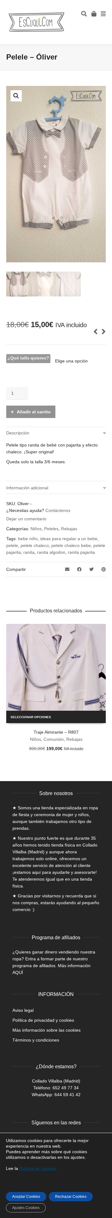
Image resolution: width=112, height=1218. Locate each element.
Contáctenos (57, 510)
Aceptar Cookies (26, 1196)
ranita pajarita (81, 552)
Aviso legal (23, 1010)
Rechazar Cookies (70, 1196)
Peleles (51, 528)
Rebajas (69, 528)
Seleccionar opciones (31, 717)
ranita (29, 552)
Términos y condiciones (35, 1040)
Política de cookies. (38, 1168)
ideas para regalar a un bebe (68, 538)
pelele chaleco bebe (71, 545)
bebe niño (28, 538)
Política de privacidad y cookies (43, 1020)
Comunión (54, 739)
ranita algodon (51, 552)
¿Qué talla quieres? (28, 357)
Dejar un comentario (26, 518)
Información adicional (27, 487)
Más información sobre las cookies (46, 1030)
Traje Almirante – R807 (56, 732)
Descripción (17, 432)
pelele (12, 545)
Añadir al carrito (34, 411)
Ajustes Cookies (26, 1208)
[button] (16, 95)
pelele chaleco (35, 545)
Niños (36, 528)
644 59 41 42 (67, 1094)
